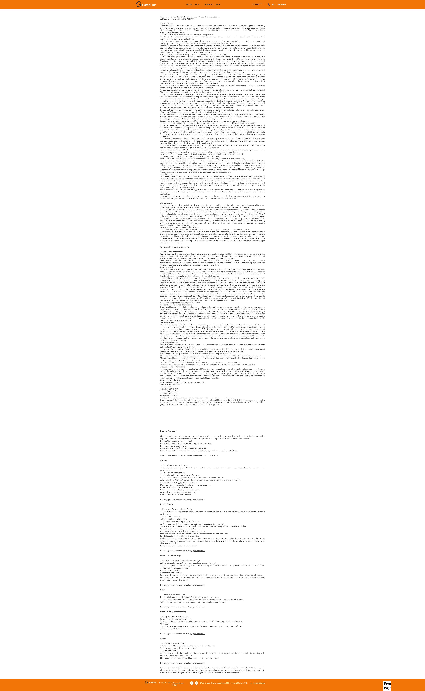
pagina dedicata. (197, 499)
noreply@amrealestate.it (188, 438)
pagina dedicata (197, 585)
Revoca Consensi (254, 356)
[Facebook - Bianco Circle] (191, 683)
